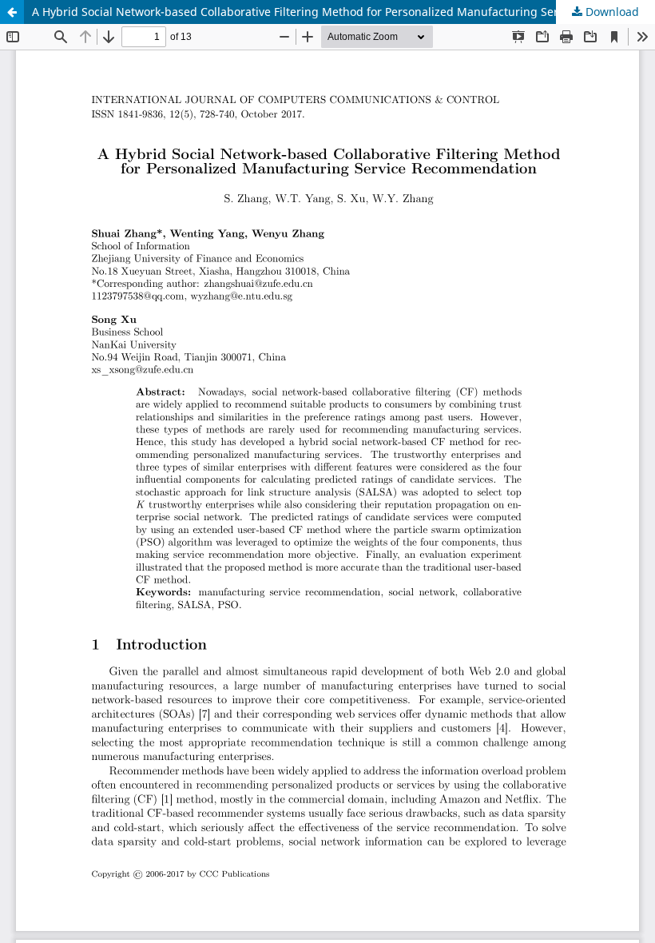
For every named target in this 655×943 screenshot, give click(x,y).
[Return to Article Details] (12, 12)
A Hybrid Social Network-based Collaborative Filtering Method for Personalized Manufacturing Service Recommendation (343, 11)
